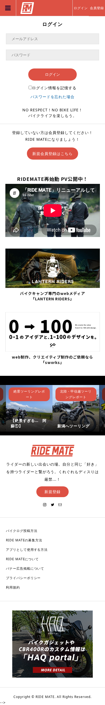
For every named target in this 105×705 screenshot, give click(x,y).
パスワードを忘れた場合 (52, 96)
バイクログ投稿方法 (21, 530)
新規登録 (52, 491)
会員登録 (97, 8)
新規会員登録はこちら (52, 153)
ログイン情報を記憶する (54, 87)
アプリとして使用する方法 (27, 549)
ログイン (81, 8)
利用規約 (13, 587)
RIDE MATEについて (22, 559)
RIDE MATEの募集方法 (24, 540)
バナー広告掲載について (25, 568)
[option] (29, 408)
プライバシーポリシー (23, 578)
